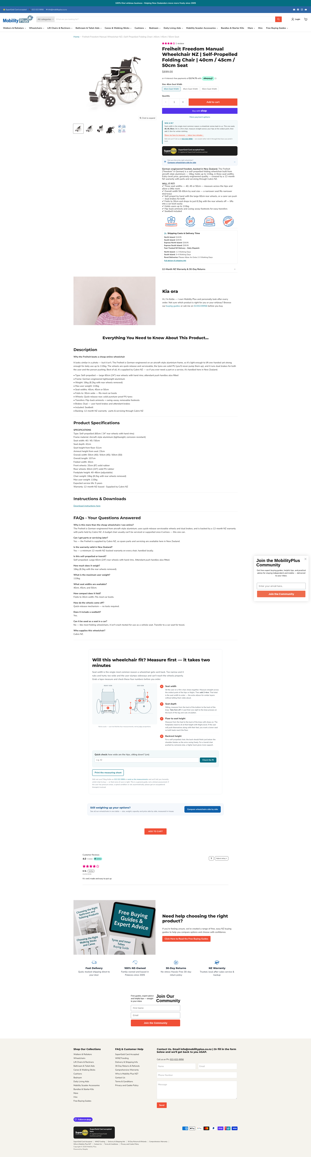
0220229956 (200, 305)
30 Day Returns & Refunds (127, 1066)
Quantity (166, 96)
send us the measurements (137, 779)
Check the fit (208, 760)
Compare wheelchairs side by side (202, 809)
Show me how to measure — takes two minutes (183, 135)
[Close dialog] (305, 559)
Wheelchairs (36, 28)
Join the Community (155, 1023)
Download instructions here (86, 505)
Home (76, 37)
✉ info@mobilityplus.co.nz (56, 10)
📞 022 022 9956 (36, 10)
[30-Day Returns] (176, 968)
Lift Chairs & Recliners (59, 28)
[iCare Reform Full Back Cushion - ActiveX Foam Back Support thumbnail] (122, 128)
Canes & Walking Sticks (117, 28)
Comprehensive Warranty (127, 1069)
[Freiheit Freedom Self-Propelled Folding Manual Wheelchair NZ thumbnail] (78, 128)
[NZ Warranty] (217, 968)
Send (161, 1105)
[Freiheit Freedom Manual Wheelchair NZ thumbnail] (89, 128)
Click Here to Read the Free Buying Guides (186, 938)
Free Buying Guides (276, 28)
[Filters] (211, 858)
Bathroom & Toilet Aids (88, 28)
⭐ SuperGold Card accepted (15, 10)
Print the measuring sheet (108, 772)
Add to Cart (155, 831)
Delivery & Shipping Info (126, 1062)
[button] (169, 43)
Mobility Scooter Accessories (201, 28)
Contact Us (120, 1077)
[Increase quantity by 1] (183, 102)
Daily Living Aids (173, 28)
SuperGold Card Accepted (127, 1054)
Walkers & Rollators (13, 28)
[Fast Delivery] (94, 968)
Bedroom (154, 28)
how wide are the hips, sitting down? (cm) (122, 754)
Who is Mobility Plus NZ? (126, 1073)
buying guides (173, 305)
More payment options (200, 117)
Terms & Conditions (124, 1081)
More (251, 28)
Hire (260, 28)
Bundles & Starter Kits (232, 28)
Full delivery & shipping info (175, 260)
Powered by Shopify (80, 1149)
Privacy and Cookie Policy (126, 1085)
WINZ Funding (122, 1058)
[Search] (278, 19)
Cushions (140, 28)
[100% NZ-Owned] (135, 968)
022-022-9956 (177, 1059)
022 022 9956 (187, 139)
